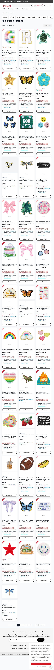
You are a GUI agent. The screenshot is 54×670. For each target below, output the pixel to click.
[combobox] (21, 5)
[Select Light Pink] (39, 90)
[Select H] (5, 47)
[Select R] (20, 47)
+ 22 (11, 47)
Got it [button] (41, 663)
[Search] (31, 5)
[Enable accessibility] (51, 667)
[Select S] (22, 47)
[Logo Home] (7, 5)
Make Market (31, 17)
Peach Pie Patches (21, 17)
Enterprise (19, 1)
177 (37, 625)
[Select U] (26, 47)
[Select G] (3, 47)
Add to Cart (43, 68)
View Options (10, 68)
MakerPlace (13, 1)
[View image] (8, 88)
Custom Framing (5, 1)
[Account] (47, 5)
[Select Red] (3, 559)
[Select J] (9, 47)
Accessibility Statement (27, 654)
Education (25, 1)
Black (44, 17)
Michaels (12, 17)
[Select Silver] (5, 90)
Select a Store (13, 60)
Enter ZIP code (7, 64)
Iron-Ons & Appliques (8, 12)
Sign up (41, 640)
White (39, 17)
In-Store (5, 17)
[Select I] (7, 47)
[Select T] (24, 47)
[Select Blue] (37, 90)
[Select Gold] (3, 90)
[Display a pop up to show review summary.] (30, 96)
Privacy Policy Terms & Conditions (39, 660)
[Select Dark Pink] (41, 90)
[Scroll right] (52, 17)
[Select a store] (44, 5)
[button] (41, 666)
